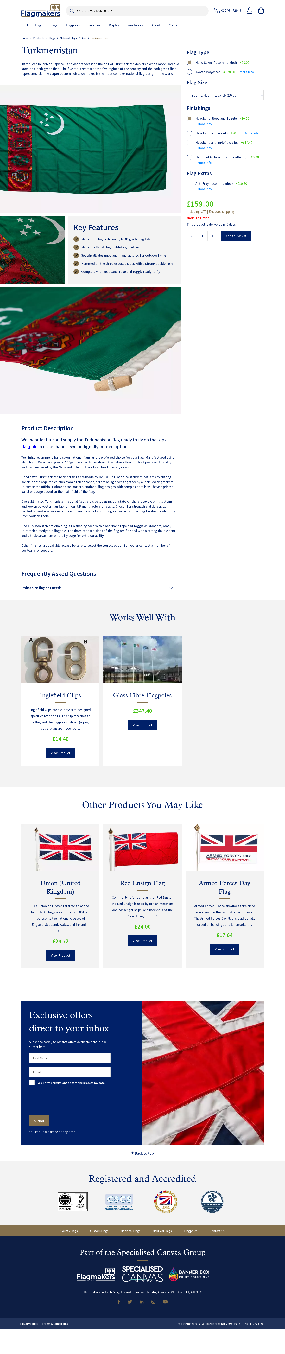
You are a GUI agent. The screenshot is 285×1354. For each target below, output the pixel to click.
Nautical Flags (162, 1231)
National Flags (68, 38)
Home (24, 38)
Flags (53, 25)
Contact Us (217, 1231)
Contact (174, 25)
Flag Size (197, 82)
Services (94, 25)
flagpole (29, 447)
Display (114, 25)
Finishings (198, 108)
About (156, 25)
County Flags (69, 1231)
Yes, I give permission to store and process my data (71, 1082)
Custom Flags (99, 1231)
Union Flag (33, 25)
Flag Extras (199, 173)
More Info (247, 72)
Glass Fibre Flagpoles (142, 696)
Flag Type (198, 52)
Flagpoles (73, 25)
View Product (60, 753)
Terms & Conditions (55, 1323)
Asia (83, 38)
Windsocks (135, 25)
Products (38, 38)
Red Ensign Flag (142, 883)
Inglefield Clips (60, 696)
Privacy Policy (29, 1323)
